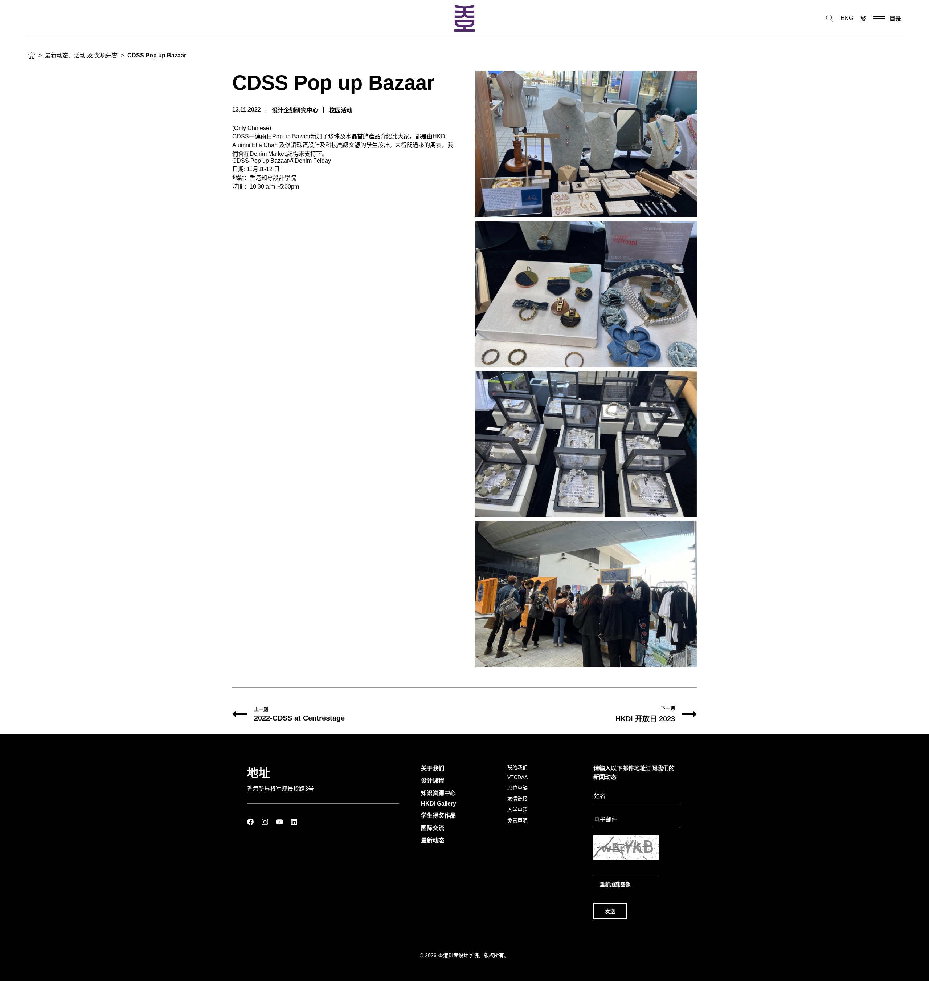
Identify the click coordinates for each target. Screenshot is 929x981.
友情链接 (517, 799)
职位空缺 (517, 788)
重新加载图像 (615, 884)
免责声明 (517, 820)
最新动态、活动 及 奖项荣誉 (81, 55)
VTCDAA (517, 777)
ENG (846, 18)
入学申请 (517, 809)
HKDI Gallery (438, 803)
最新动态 (432, 840)
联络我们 (517, 767)
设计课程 (432, 781)
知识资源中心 (438, 793)
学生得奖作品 (438, 815)
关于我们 (432, 768)
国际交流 (432, 828)
